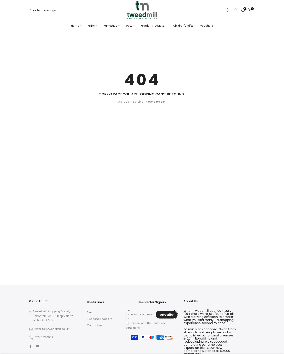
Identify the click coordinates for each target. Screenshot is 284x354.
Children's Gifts (183, 26)
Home (75, 26)
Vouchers (206, 26)
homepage (155, 102)
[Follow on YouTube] (37, 346)
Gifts (91, 26)
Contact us (94, 325)
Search (91, 312)
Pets (129, 26)
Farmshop (110, 26)
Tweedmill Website (99, 319)
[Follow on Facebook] (30, 346)
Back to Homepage (43, 10)
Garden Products (152, 26)
